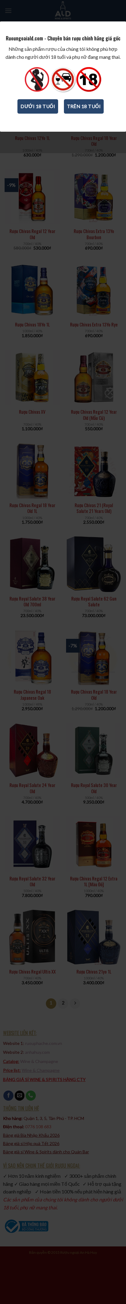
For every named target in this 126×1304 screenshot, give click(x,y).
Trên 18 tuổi (84, 106)
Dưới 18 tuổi (37, 106)
